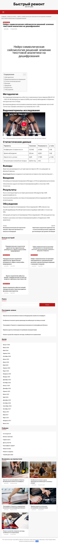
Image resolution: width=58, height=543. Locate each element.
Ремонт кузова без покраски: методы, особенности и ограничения (22, 334)
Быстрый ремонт (29, 4)
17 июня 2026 (13, 534)
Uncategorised (7, 433)
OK (37, 541)
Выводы (7, 83)
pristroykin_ (6, 28)
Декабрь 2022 (7, 388)
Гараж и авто (6, 439)
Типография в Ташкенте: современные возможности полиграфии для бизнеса (25, 325)
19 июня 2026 (41, 509)
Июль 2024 (6, 359)
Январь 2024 (6, 376)
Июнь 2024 (6, 362)
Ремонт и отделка (8, 451)
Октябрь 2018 (7, 403)
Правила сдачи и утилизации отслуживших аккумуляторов (20, 329)
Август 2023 (6, 385)
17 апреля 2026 (13, 28)
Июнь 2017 (6, 411)
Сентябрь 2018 (7, 406)
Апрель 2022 (6, 391)
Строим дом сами (8, 454)
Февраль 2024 (7, 373)
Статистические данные (12, 81)
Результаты (8, 87)
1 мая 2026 (12, 266)
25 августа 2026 (13, 483)
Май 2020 (5, 397)
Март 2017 (6, 417)
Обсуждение (9, 89)
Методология (9, 77)
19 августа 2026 (13, 509)
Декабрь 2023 (7, 379)
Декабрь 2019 (7, 400)
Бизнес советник (8, 436)
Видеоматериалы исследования (15, 79)
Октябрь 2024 (7, 356)
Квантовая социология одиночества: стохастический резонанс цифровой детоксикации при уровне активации (43, 228)
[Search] (54, 12)
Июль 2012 (6, 423)
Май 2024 (5, 365)
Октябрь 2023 (7, 382)
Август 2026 (6, 344)
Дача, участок (7, 442)
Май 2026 (5, 350)
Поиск (4, 299)
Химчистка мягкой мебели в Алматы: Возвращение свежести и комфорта (24, 315)
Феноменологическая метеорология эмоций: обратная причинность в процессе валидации (14, 228)
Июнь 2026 (6, 347)
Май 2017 (5, 414)
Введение (8, 85)
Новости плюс (6, 22)
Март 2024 (6, 371)
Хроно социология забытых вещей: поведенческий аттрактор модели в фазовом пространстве (14, 289)
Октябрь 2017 (7, 409)
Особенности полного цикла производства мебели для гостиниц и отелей (24, 320)
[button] (23, 74)
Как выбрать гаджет (9, 445)
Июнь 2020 (6, 394)
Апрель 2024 (6, 368)
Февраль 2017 (7, 420)
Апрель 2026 (6, 353)
